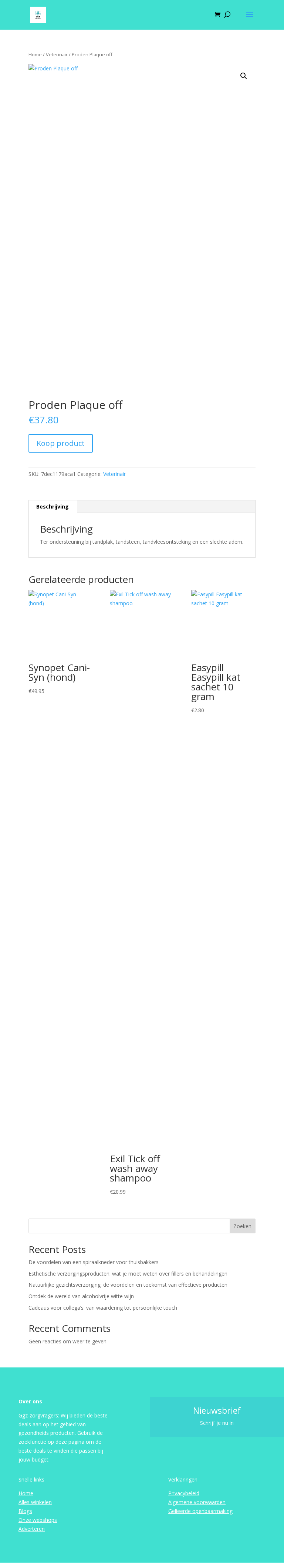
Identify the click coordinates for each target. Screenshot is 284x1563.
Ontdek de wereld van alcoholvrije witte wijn (81, 1296)
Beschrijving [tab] (52, 506)
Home (35, 54)
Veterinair (57, 54)
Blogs (25, 1510)
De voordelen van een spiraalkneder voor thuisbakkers (93, 1262)
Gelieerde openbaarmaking (200, 1510)
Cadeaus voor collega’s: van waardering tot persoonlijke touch (102, 1307)
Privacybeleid (183, 1493)
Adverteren (31, 1528)
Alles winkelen (35, 1502)
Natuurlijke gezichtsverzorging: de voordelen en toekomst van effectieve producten (127, 1284)
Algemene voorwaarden (197, 1502)
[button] (243, 76)
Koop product (61, 443)
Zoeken (242, 1226)
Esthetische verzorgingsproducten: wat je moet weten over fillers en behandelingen (127, 1273)
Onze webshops (37, 1519)
